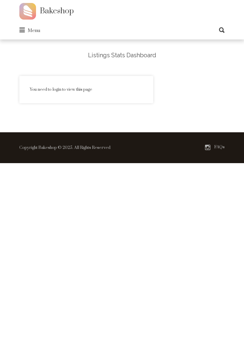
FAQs (219, 147)
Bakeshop (57, 11)
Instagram (207, 147)
